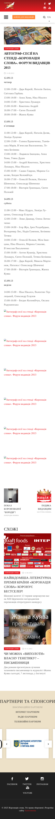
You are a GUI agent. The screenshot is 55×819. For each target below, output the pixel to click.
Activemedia (30, 810)
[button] (48, 744)
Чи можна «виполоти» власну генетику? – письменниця (24, 658)
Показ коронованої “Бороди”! (12, 510)
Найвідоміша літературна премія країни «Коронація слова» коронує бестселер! (27, 584)
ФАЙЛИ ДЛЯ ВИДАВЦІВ (24, 17)
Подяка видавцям (44, 508)
